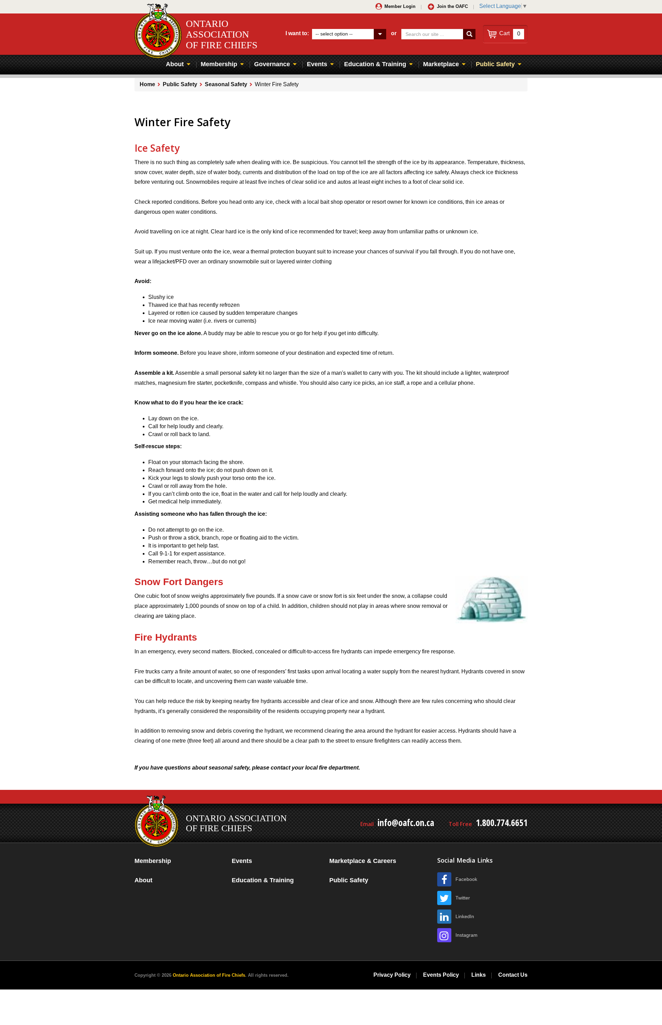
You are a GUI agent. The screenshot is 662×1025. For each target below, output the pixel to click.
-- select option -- (334, 34)
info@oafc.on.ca (406, 822)
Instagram (466, 935)
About (175, 64)
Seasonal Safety (226, 84)
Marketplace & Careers (362, 860)
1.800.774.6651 (502, 822)
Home (147, 84)
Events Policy (441, 975)
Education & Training (375, 64)
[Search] (469, 34)
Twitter (462, 898)
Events (317, 64)
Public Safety (495, 64)
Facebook (466, 879)
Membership (219, 64)
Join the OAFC (452, 6)
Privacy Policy (392, 975)
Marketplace (441, 64)
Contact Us (513, 975)
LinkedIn (464, 916)
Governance (272, 64)
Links (478, 975)
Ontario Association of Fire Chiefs (209, 975)
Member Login (399, 6)
